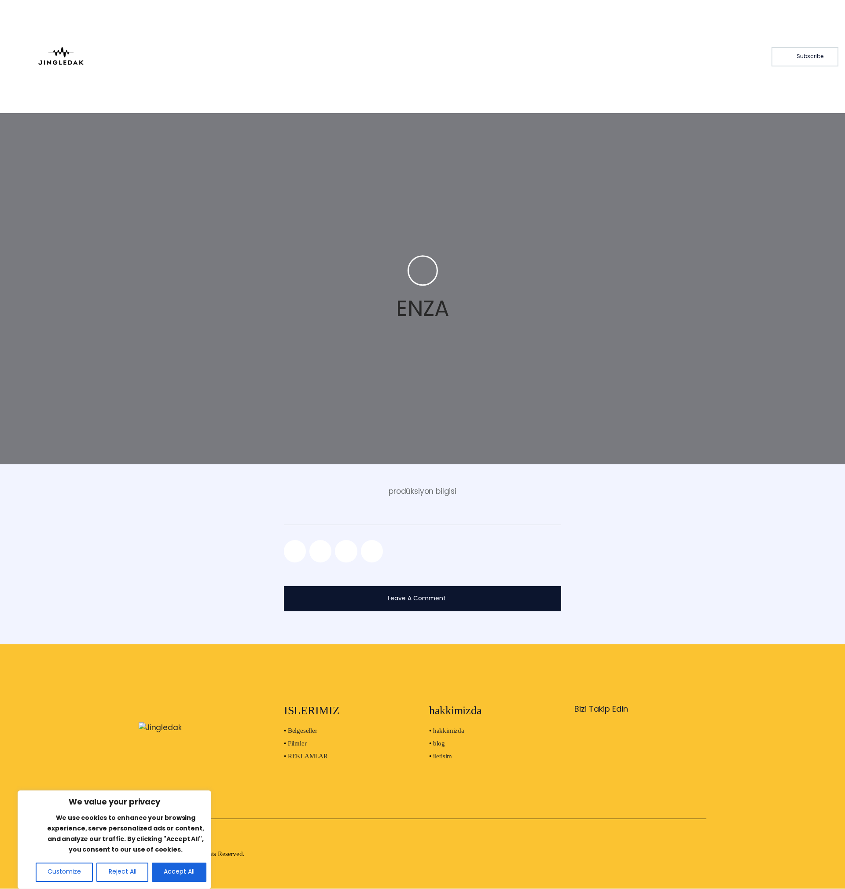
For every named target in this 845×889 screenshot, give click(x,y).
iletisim (442, 756)
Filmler (297, 743)
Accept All (179, 872)
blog (439, 743)
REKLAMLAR (308, 756)
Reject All (122, 872)
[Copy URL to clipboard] (372, 551)
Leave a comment (418, 598)
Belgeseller (302, 730)
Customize (64, 872)
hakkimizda (448, 730)
